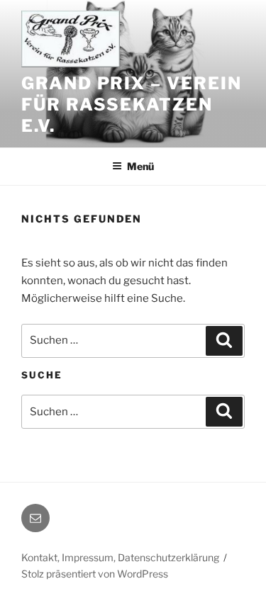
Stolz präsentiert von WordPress (94, 574)
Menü (140, 166)
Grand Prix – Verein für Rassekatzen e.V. (131, 104)
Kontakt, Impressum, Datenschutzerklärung (120, 557)
